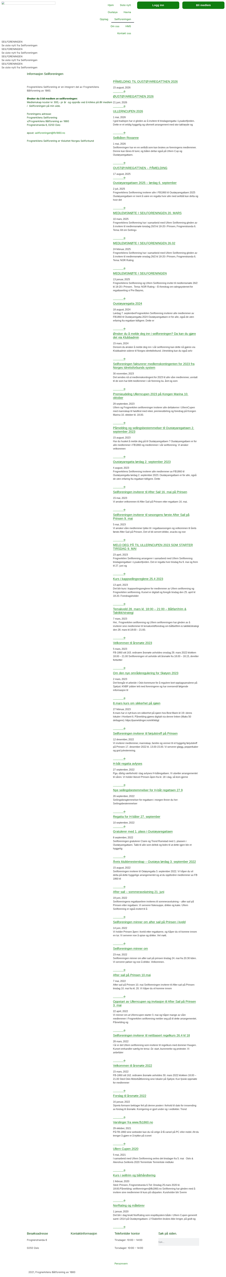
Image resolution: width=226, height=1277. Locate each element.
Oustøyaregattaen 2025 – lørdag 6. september (145, 182)
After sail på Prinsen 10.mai (132, 975)
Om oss (115, 26)
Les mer (117, 91)
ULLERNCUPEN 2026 (128, 111)
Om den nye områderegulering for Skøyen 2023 (145, 673)
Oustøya (112, 12)
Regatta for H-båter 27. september (136, 816)
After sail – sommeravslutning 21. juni (138, 892)
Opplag (104, 19)
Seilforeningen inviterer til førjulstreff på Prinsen (145, 733)
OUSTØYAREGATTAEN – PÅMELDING (140, 168)
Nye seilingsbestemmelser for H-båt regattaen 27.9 (148, 790)
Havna (127, 12)
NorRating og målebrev (129, 1205)
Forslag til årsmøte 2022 (129, 1095)
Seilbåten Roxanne (126, 137)
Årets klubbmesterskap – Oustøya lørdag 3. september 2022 (154, 861)
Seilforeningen (122, 19)
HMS (128, 26)
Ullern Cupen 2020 (125, 1148)
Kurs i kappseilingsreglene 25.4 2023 (138, 579)
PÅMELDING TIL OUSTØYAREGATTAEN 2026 (145, 81)
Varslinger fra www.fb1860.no (133, 1122)
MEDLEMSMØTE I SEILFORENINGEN (140, 273)
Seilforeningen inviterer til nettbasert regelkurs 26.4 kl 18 (151, 1035)
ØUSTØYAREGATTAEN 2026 (133, 96)
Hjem (111, 5)
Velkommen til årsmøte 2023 (132, 643)
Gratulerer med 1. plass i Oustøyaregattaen (143, 831)
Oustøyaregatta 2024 (127, 303)
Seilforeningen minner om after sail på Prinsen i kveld (149, 922)
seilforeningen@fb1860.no (50, 132)
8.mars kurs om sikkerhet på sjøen (136, 703)
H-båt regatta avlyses (127, 763)
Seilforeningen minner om (130, 948)
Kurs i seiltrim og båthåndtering (134, 1175)
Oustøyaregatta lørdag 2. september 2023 (142, 461)
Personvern (121, 1263)
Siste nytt (125, 5)
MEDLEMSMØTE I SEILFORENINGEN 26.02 (144, 243)
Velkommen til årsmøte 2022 (132, 1065)
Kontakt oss (124, 33)
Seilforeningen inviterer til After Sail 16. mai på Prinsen (150, 492)
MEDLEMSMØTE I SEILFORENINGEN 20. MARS (147, 213)
